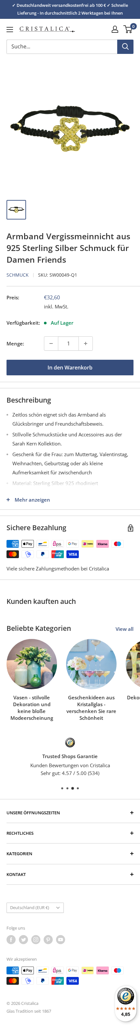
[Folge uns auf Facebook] (11, 939)
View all (124, 629)
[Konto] (115, 29)
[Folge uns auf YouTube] (60, 939)
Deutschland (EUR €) (29, 907)
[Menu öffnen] (10, 29)
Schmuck (18, 275)
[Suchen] (125, 47)
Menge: (15, 343)
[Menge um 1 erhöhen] (85, 343)
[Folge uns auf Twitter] (23, 939)
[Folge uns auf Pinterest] (48, 939)
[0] (128, 29)
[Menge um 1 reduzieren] (51, 343)
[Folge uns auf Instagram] (35, 939)
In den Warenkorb (70, 367)
